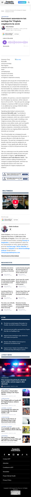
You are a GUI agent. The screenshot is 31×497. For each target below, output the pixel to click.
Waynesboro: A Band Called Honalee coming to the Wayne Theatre (10, 392)
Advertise (5, 463)
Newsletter (6, 471)
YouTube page (11, 246)
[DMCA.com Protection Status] (15, 492)
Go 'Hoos (9, 426)
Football (4, 426)
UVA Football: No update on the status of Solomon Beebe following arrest (11, 429)
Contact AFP (6, 459)
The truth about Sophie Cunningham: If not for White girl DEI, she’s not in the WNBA (11, 439)
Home (2, 11)
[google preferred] (8, 34)
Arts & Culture (6, 389)
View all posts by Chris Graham (10, 255)
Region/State (5, 16)
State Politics (5, 398)
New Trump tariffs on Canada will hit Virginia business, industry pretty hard (11, 402)
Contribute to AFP (8, 467)
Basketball (5, 435)
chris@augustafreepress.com (10, 252)
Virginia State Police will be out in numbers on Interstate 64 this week (22, 293)
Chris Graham (7, 274)
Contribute (22, 2)
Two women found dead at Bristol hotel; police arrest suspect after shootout (13, 382)
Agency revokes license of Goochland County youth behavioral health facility (8, 420)
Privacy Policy (7, 480)
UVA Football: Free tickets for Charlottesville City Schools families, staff (10, 411)
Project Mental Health (9, 476)
